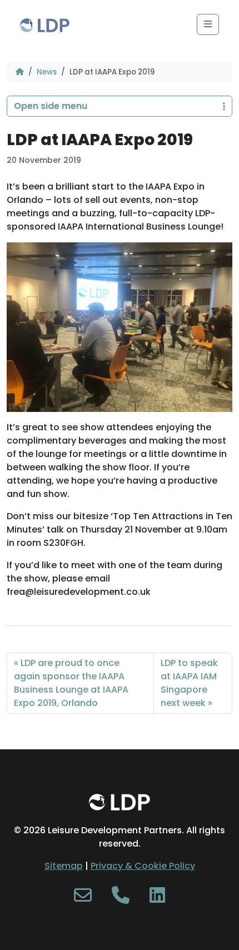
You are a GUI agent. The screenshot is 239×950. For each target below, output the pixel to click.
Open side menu (50, 106)
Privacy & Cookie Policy (143, 865)
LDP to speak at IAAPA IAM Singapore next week (189, 682)
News (47, 72)
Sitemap (63, 865)
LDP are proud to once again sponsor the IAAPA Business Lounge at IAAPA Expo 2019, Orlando (71, 682)
